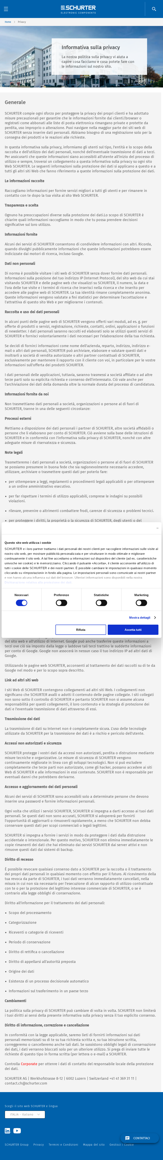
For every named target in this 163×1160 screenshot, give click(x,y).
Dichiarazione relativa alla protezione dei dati (38, 582)
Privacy (38, 1144)
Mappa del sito (94, 1144)
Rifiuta (80, 629)
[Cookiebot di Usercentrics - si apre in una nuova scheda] (141, 528)
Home (8, 22)
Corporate (29, 1064)
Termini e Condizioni (63, 1144)
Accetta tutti (133, 629)
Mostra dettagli (139, 617)
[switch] (61, 603)
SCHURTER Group (17, 1144)
